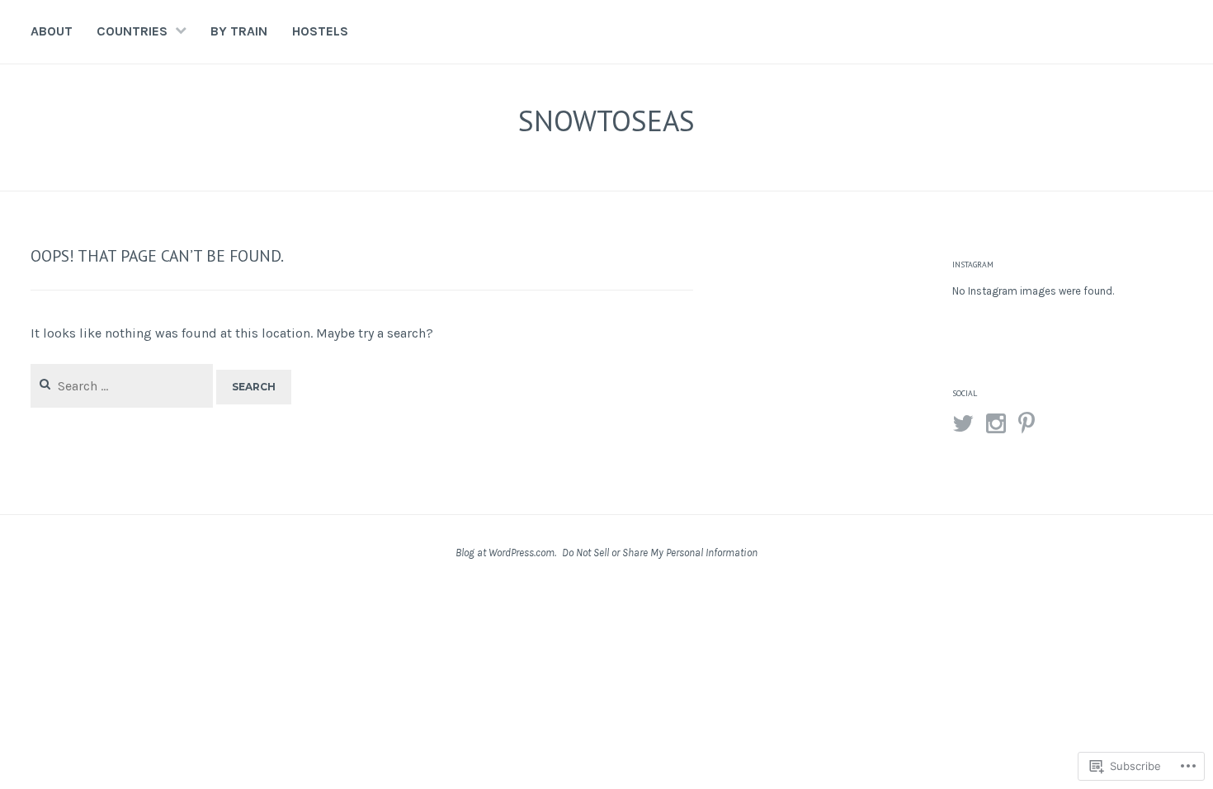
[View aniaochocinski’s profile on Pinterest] (1026, 423)
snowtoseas (606, 120)
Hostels (320, 31)
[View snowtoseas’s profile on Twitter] (963, 423)
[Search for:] (123, 386)
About (52, 31)
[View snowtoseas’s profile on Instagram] (996, 423)
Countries (132, 31)
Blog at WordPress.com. (505, 552)
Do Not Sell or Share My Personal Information (660, 552)
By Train (238, 31)
